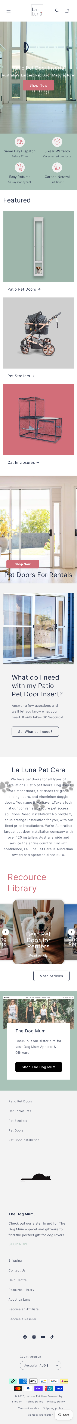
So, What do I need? (35, 732)
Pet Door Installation (24, 1140)
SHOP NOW (18, 1244)
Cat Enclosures (21, 462)
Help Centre (18, 1280)
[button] (8, 10)
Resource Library (21, 1290)
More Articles (51, 976)
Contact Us (17, 1270)
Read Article (38, 955)
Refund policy (34, 1401)
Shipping (15, 1260)
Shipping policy (53, 1408)
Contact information (40, 1414)
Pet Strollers (18, 376)
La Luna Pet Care (36, 1396)
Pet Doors (16, 1130)
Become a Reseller (22, 1319)
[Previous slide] (5, 932)
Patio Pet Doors (21, 289)
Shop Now (38, 85)
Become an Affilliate (24, 1309)
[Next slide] (71, 932)
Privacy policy (56, 1401)
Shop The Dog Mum (38, 1067)
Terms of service (28, 1408)
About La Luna (20, 1299)
